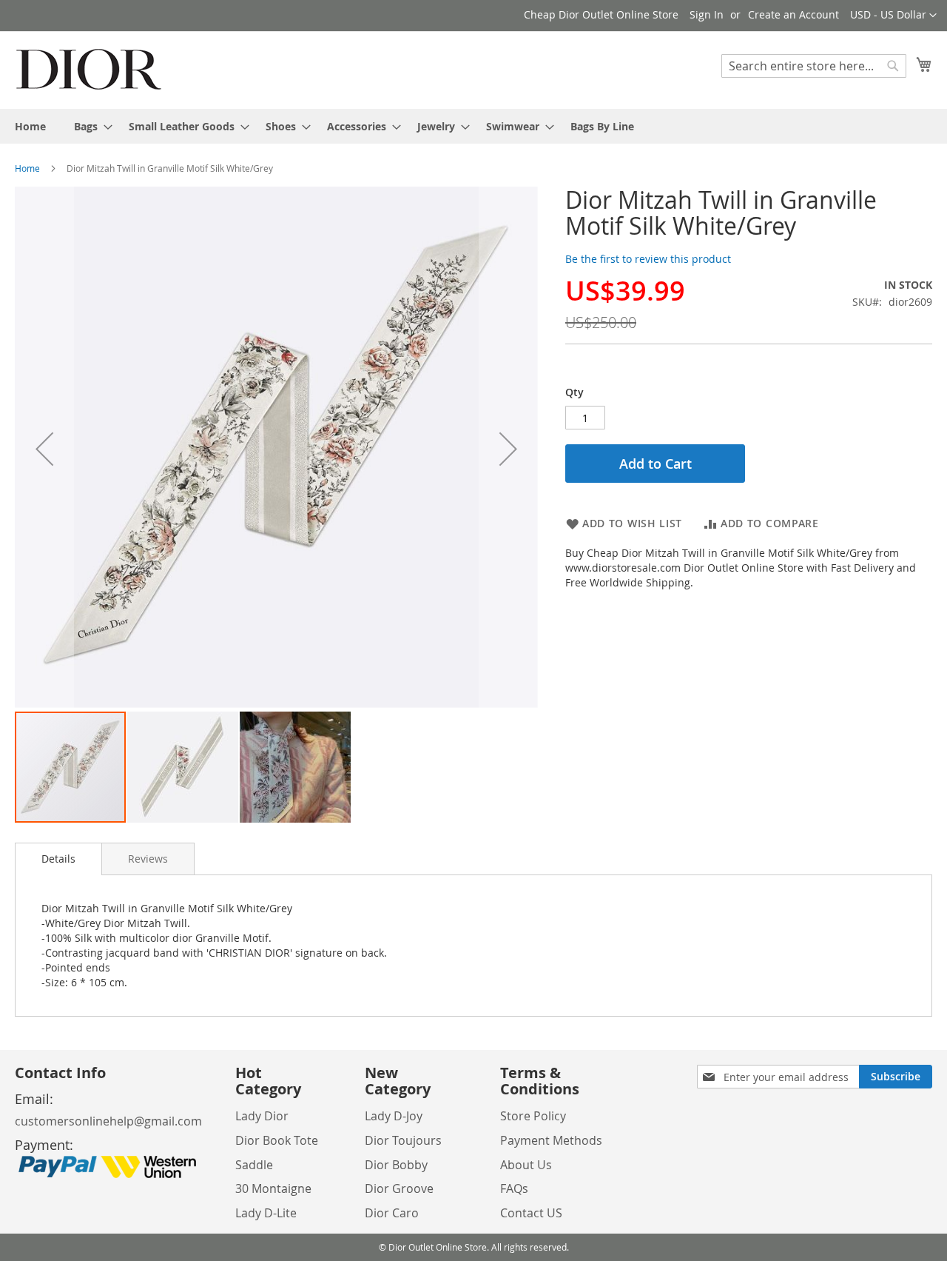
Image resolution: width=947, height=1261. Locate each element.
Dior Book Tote (276, 1140)
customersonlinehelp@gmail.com (108, 1121)
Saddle (254, 1165)
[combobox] (813, 66)
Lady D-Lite (266, 1213)
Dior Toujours (403, 1140)
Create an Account (793, 14)
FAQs (514, 1188)
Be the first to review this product (648, 259)
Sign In (707, 14)
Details (58, 859)
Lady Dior (262, 1116)
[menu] (473, 126)
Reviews (148, 859)
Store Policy (533, 1116)
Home (27, 168)
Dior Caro (392, 1213)
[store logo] (89, 69)
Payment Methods (551, 1140)
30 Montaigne (273, 1188)
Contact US (531, 1213)
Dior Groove (399, 1188)
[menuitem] (30, 126)
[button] (893, 15)
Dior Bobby (396, 1165)
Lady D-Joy (393, 1116)
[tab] (58, 859)
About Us (526, 1165)
